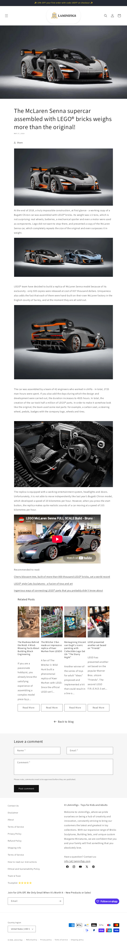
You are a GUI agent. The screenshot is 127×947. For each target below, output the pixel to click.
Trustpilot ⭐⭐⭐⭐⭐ (20, 882)
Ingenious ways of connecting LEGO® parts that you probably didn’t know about (58, 590)
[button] (6, 15)
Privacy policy (46, 940)
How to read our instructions (22, 861)
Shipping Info (14, 847)
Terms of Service (16, 826)
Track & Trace (14, 875)
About (11, 819)
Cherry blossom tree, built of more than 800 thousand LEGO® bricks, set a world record (62, 576)
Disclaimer (13, 812)
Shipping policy (77, 940)
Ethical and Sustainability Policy (24, 868)
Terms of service (61, 940)
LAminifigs (18, 940)
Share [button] (20, 142)
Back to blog (66, 721)
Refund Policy (15, 840)
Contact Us (13, 805)
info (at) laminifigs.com (77, 861)
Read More (28, 707)
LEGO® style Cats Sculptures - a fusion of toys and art (43, 583)
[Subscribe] (60, 901)
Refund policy (31, 940)
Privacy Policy (14, 833)
